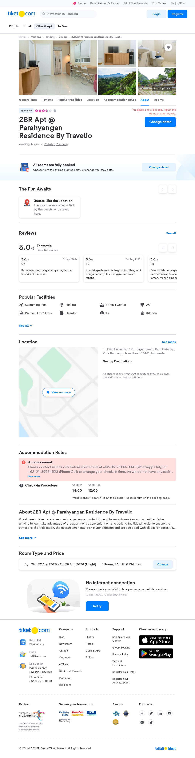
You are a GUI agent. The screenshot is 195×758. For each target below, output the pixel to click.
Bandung (50, 36)
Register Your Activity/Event (120, 680)
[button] (58, 392)
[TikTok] (151, 722)
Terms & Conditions (119, 663)
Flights (90, 637)
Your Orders (159, 3)
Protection (65, 678)
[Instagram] (142, 722)
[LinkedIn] (160, 713)
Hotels (89, 644)
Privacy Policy (120, 654)
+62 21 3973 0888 (40, 681)
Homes (22, 36)
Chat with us (36, 644)
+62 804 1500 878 (40, 672)
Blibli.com (65, 685)
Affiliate (63, 664)
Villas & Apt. (93, 650)
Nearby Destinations (117, 361)
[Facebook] (142, 713)
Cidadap (63, 36)
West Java (36, 36)
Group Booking (121, 647)
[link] (156, 14)
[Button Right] (172, 248)
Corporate (65, 657)
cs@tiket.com (37, 656)
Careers (64, 650)
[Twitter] (151, 713)
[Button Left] (163, 248)
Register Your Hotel (123, 672)
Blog (62, 637)
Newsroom (65, 644)
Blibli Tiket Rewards (135, 3)
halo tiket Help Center (121, 639)
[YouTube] (169, 713)
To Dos (90, 657)
